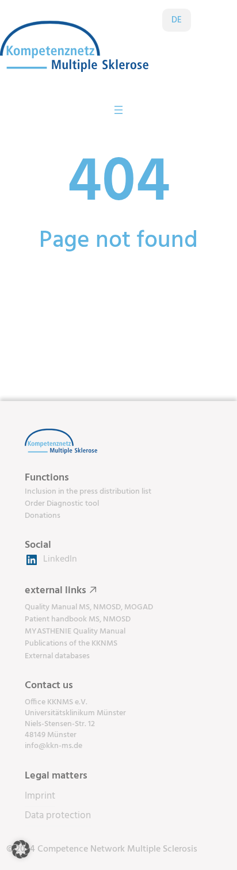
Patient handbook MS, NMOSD (78, 619)
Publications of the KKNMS (71, 643)
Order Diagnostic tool (62, 503)
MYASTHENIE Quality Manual (75, 631)
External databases (57, 656)
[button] (20, 849)
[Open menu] (118, 110)
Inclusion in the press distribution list (88, 491)
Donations (42, 515)
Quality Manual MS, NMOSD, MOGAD (89, 607)
